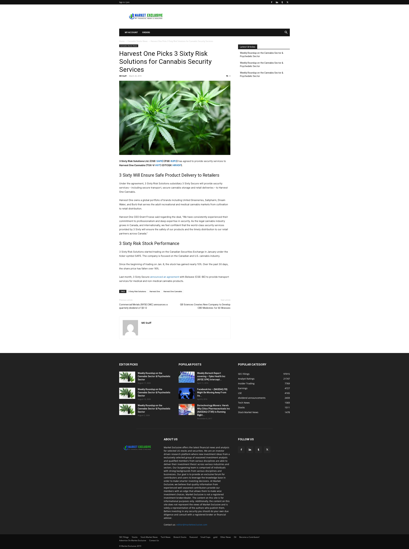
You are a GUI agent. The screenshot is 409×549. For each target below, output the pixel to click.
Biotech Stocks (180, 537)
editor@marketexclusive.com (191, 524)
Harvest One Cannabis (172, 291)
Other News (225, 537)
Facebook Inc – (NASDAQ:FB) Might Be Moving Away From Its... (212, 392)
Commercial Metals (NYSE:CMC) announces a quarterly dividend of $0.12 (143, 306)
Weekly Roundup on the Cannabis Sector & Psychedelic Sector (261, 55)
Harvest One (155, 291)
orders (146, 32)
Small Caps (205, 537)
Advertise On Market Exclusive (132, 540)
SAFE (159, 161)
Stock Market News (149, 537)
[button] (286, 32)
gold (215, 537)
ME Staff (123, 76)
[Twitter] (287, 2)
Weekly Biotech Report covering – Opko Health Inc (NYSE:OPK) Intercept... (211, 376)
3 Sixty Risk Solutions (137, 291)
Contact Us (154, 540)
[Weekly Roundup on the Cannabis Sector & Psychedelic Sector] (127, 377)
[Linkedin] (276, 2)
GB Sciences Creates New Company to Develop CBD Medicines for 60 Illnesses (205, 306)
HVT (157, 165)
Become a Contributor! (249, 537)
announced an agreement (164, 276)
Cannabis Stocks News (138, 41)
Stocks (135, 537)
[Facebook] (271, 2)
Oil (235, 537)
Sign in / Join (124, 2)
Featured (193, 537)
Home (122, 41)
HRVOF (177, 165)
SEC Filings (124, 537)
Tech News (165, 537)
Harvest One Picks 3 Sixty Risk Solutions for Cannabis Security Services (165, 61)
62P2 (174, 161)
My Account (131, 32)
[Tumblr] (282, 2)
